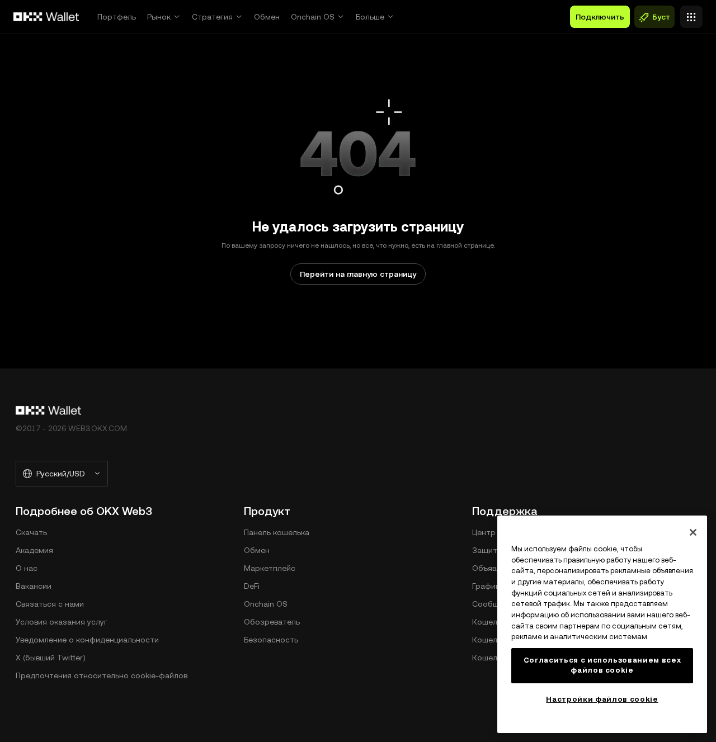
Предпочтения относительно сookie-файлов (101, 675)
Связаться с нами (50, 603)
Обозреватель (272, 621)
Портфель (116, 16)
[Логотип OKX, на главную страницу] (46, 16)
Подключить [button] (600, 16)
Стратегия (212, 16)
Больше (370, 16)
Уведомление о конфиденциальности (87, 639)
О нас (26, 568)
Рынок (159, 16)
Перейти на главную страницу (358, 274)
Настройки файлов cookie (602, 699)
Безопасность (271, 639)
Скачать (31, 532)
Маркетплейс (269, 568)
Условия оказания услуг (61, 621)
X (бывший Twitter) (51, 657)
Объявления (495, 568)
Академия (34, 550)
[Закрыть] (693, 532)
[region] (602, 624)
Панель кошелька (276, 532)
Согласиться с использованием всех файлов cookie (602, 665)
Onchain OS (313, 16)
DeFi (252, 586)
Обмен (267, 16)
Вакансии (33, 586)
